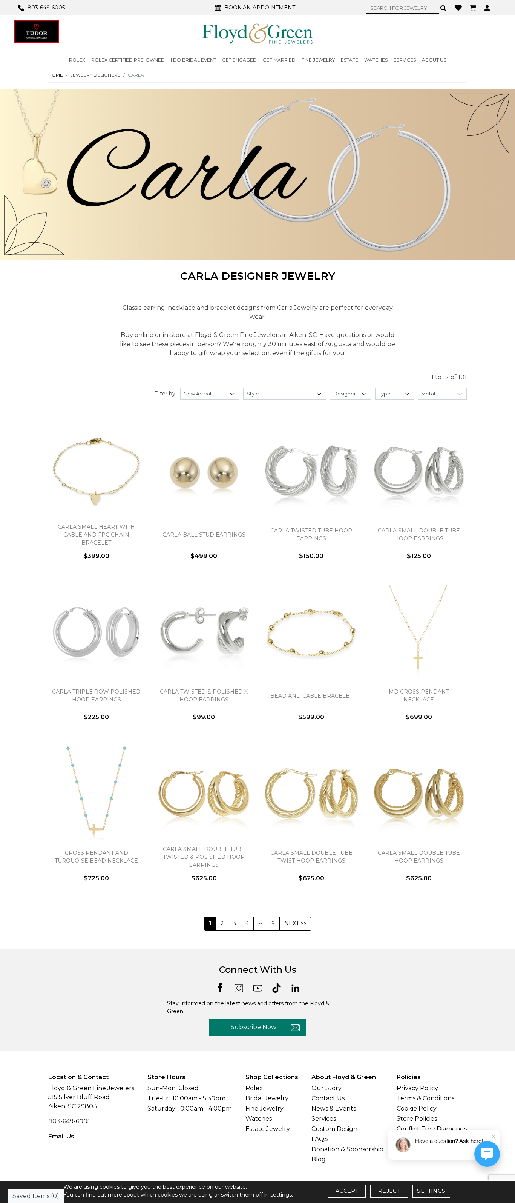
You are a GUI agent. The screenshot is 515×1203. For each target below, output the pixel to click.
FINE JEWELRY (318, 60)
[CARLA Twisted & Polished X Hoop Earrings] (204, 632)
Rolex (254, 1088)
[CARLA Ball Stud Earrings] (204, 471)
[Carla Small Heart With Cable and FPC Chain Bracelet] (96, 471)
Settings (431, 1191)
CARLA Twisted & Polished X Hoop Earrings (204, 695)
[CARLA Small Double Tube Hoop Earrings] (419, 471)
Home (55, 75)
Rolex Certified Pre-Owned (128, 60)
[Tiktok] (276, 987)
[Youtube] (257, 987)
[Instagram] (239, 987)
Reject (389, 1191)
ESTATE (349, 60)
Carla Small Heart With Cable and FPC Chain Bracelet (96, 534)
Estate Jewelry (267, 1128)
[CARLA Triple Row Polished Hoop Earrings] (96, 632)
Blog (318, 1159)
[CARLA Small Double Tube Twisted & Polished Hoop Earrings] (204, 794)
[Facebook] (220, 987)
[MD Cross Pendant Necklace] (419, 632)
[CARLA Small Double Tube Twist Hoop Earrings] (311, 794)
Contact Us (328, 1098)
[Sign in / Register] (488, 7)
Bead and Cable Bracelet (311, 695)
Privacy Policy (417, 1088)
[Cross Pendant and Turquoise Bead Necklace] (96, 794)
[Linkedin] (295, 987)
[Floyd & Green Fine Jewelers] (257, 33)
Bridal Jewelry (266, 1098)
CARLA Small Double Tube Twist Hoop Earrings (311, 856)
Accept (347, 1191)
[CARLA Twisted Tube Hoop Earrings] (311, 471)
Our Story (326, 1088)
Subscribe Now (253, 1027)
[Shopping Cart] (474, 7)
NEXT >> (295, 923)
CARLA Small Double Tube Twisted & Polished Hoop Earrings (204, 857)
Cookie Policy (417, 1108)
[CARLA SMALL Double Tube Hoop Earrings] (419, 794)
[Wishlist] (459, 7)
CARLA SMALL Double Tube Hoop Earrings (419, 856)
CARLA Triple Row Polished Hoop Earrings (96, 695)
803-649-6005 (69, 1121)
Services (323, 1118)
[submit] (443, 8)
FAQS (319, 1139)
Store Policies (417, 1118)
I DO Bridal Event (193, 60)
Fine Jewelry (264, 1108)
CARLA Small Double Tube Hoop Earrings (419, 534)
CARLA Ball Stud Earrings (203, 534)
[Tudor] (36, 31)
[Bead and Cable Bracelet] (311, 632)
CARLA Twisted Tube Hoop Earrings (311, 534)
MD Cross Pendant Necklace (419, 695)
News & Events (333, 1108)
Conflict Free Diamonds (432, 1128)
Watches (258, 1118)
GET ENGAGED (239, 60)
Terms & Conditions (425, 1098)
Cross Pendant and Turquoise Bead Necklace (96, 856)
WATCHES (376, 60)
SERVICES (405, 60)
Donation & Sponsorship (347, 1149)
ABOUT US (434, 60)
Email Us (61, 1136)
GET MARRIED (279, 60)
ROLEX (77, 60)
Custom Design (334, 1128)
